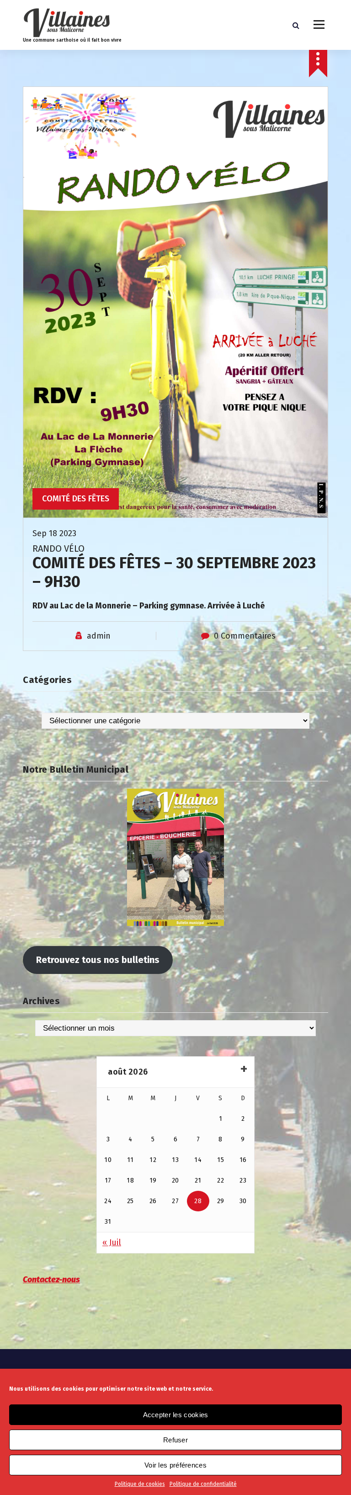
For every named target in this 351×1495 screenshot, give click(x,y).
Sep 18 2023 (54, 533)
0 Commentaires (245, 636)
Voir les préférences (175, 1465)
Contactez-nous (51, 1280)
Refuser (175, 1440)
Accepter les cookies (175, 1415)
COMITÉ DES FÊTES (75, 499)
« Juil (111, 1242)
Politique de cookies (140, 1484)
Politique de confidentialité (203, 1484)
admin (99, 636)
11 (130, 1160)
